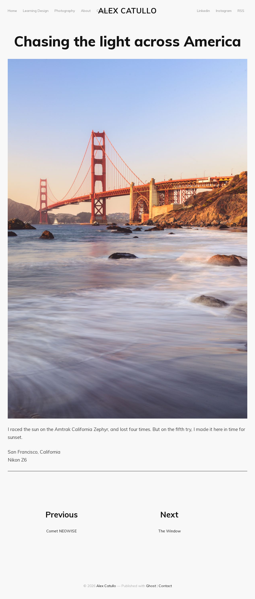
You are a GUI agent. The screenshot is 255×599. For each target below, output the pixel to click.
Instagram (224, 10)
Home (12, 10)
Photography (65, 10)
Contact (103, 10)
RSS (241, 10)
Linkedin (203, 10)
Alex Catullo (127, 10)
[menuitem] (12, 10)
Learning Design (36, 10)
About (86, 10)
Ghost (151, 586)
